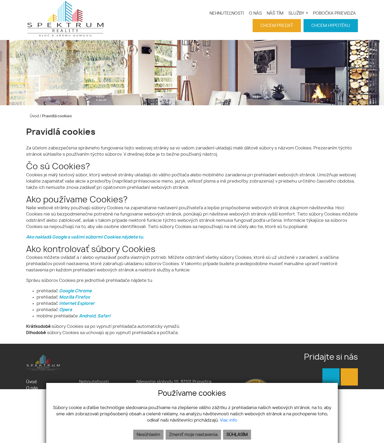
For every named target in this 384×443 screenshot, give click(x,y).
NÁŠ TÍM (275, 13)
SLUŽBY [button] (296, 13)
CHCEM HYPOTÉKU (330, 26)
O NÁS (255, 13)
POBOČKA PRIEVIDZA (334, 13)
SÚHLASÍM (237, 435)
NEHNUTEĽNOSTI (227, 13)
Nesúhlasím (148, 435)
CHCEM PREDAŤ (276, 26)
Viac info (228, 420)
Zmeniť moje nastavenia (193, 435)
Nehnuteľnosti (94, 382)
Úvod (34, 116)
